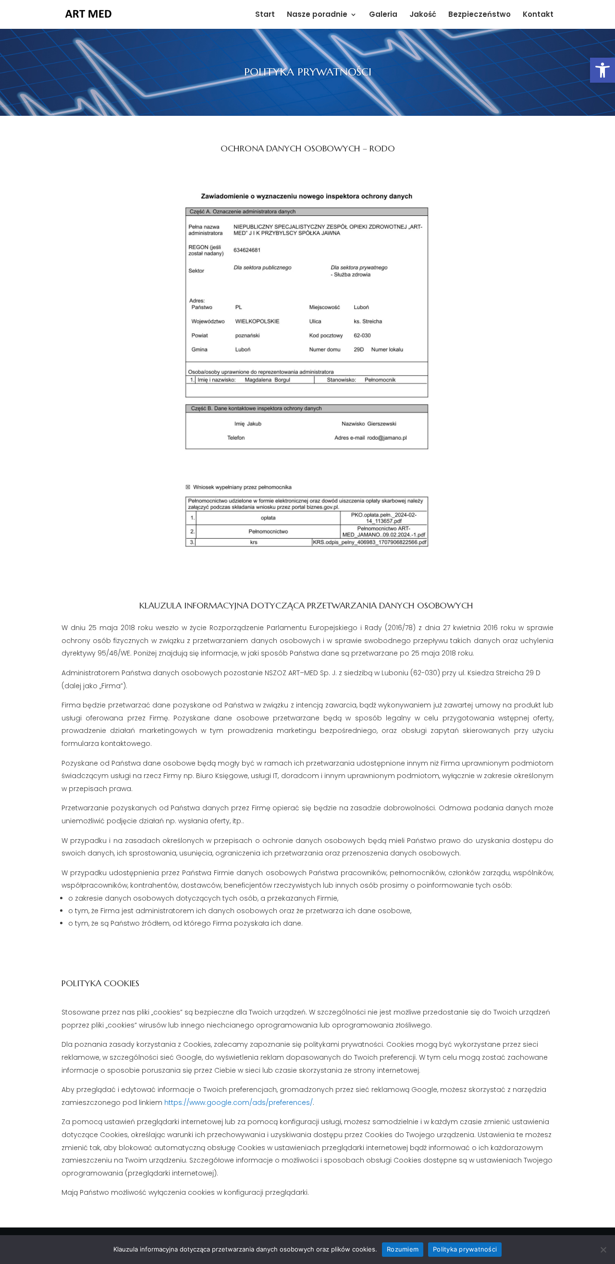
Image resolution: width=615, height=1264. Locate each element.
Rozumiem (402, 1249)
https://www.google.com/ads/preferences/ (238, 1102)
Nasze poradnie (317, 15)
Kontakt (538, 15)
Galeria (383, 15)
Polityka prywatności (465, 1249)
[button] (602, 70)
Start (265, 15)
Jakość (422, 15)
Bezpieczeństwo (479, 15)
